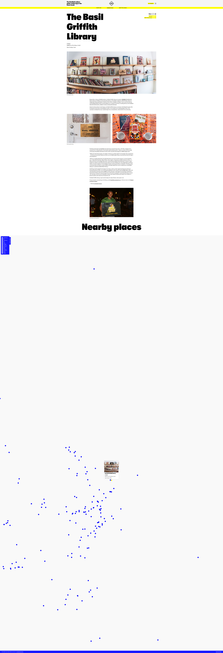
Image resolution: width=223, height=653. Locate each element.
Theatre (4, 253)
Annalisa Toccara (98, 183)
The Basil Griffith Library (110, 473)
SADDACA (124, 99)
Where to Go (110, 7)
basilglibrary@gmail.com (115, 180)
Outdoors (5, 249)
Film (4, 241)
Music (4, 247)
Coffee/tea (5, 240)
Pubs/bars (5, 250)
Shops (4, 251)
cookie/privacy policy (20, 651)
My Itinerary (150, 3)
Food (4, 242)
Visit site (150, 16)
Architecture (5, 237)
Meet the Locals (123, 7)
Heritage (68, 43)
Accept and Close (218, 651)
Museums (5, 246)
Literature (5, 245)
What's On (98, 7)
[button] (111, 480)
